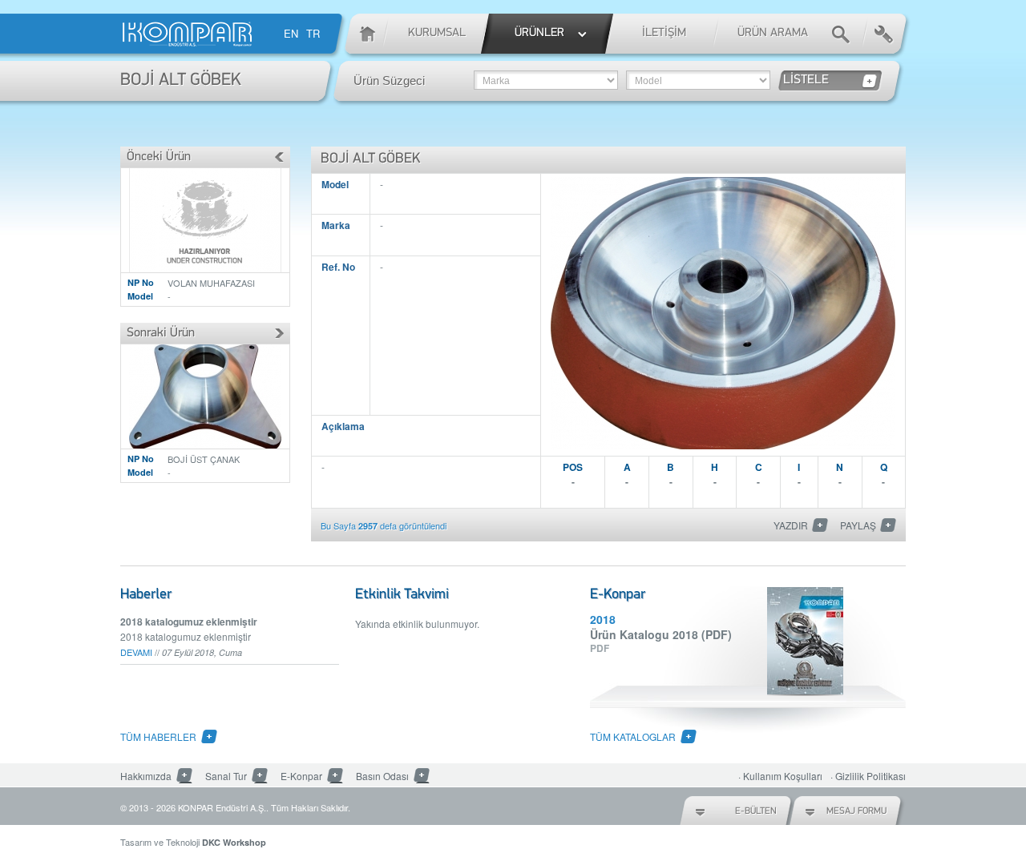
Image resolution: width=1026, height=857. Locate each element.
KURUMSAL (437, 33)
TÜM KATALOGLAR (633, 736)
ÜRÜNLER (539, 33)
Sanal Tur (226, 776)
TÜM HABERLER (158, 736)
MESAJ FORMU (856, 811)
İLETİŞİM (664, 33)
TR (313, 33)
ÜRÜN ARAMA (772, 33)
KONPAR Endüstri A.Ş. (222, 807)
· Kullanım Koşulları (780, 776)
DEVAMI (136, 652)
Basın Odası (382, 776)
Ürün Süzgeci (389, 80)
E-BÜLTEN (756, 811)
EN (291, 33)
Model (140, 296)
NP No (140, 282)
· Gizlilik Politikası (868, 776)
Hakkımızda (146, 776)
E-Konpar (301, 776)
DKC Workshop (234, 842)
